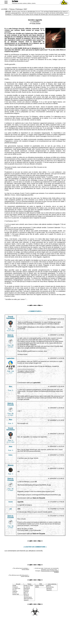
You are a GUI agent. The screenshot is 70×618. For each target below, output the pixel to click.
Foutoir (15, 593)
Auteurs (26, 600)
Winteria (10, 465)
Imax (10, 446)
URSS (37, 587)
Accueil (18, 584)
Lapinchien (10, 358)
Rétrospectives (28, 598)
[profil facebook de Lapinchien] (14, 366)
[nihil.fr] (49, 585)
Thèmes (12, 9)
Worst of (26, 594)
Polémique (19, 9)
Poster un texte (28, 585)
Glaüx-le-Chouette (10, 335)
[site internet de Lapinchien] (7, 366)
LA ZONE (4, 9)
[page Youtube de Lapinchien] (12, 368)
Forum (14, 590)
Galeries (15, 591)
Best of (26, 593)
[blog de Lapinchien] (9, 366)
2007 (25, 9)
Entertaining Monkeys (50, 587)
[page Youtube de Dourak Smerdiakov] (10, 326)
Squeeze (49, 590)
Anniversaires (28, 597)
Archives (26, 595)
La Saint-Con (16, 588)
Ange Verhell (36, 23)
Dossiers (26, 590)
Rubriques (27, 588)
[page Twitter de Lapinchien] (9, 368)
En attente (27, 587)
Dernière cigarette (35, 20)
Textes (29, 584)
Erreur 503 (16, 594)
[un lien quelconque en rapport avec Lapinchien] (12, 366)
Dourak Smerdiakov (10, 317)
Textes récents (39, 585)
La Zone (15, 1)
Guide (14, 585)
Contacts (15, 587)
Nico (10, 386)
